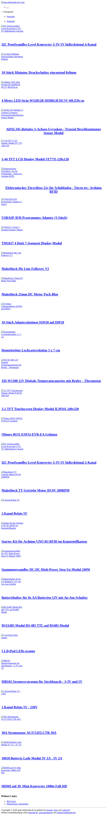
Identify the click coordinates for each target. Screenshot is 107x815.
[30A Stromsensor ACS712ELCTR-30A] (12, 719)
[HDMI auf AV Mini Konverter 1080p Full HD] (12, 773)
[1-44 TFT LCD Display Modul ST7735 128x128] (12, 145)
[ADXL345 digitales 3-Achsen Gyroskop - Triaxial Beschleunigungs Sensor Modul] (12, 117)
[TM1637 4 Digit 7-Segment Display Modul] (12, 230)
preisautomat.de (46, 812)
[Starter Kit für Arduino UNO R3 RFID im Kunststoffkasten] (12, 528)
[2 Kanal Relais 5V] (10, 500)
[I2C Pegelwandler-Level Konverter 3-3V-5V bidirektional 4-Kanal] (12, 31)
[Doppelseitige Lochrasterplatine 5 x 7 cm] (12, 337)
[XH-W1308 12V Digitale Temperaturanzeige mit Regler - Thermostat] (12, 367)
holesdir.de (33, 812)
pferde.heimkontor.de (66, 812)
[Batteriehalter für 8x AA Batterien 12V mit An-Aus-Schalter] (12, 584)
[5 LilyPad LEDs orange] (12, 637)
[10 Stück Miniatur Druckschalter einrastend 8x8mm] (12, 59)
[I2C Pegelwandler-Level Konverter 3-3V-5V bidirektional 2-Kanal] (12, 449)
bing (56, 810)
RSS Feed (11, 801)
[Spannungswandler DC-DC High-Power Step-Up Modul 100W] (12, 556)
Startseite (11, 16)
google (50, 810)
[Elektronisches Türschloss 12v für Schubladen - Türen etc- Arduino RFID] (12, 176)
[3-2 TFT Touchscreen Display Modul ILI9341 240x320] (12, 395)
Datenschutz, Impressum (17, 804)
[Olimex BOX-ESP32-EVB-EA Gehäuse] (12, 421)
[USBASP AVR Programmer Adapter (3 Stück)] (12, 204)
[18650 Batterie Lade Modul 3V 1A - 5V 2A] (12, 745)
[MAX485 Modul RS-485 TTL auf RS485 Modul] (12, 612)
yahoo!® (66, 810)
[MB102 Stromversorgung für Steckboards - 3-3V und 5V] (12, 668)
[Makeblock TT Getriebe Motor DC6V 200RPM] (12, 477)
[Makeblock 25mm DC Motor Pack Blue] (12, 281)
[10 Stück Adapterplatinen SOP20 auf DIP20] (12, 309)
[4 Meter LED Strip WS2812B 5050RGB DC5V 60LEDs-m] (12, 87)
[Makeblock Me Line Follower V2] (12, 255)
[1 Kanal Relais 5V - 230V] (12, 694)
